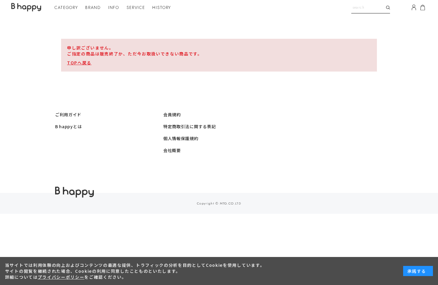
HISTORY (161, 7)
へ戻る (84, 63)
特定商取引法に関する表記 (189, 126)
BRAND (92, 7)
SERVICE (136, 7)
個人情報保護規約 (180, 138)
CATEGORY (66, 7)
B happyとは (68, 126)
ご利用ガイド (68, 114)
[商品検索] (387, 7)
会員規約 (172, 114)
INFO (113, 7)
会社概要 (172, 150)
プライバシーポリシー (61, 277)
